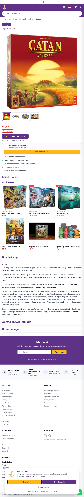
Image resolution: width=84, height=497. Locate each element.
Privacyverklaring (50, 400)
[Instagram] (45, 435)
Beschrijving (10, 257)
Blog (3, 442)
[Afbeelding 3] (25, 116)
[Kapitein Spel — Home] (4, 7)
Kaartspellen (6, 403)
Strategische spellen (9, 415)
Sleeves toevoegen (42, 152)
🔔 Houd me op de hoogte (15, 136)
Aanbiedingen (7, 397)
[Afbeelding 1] (6, 116)
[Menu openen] (64, 7)
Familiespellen (7, 412)
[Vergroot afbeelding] (42, 71)
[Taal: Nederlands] (69, 7)
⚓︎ (10, 19)
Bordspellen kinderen (26, 19)
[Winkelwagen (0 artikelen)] (75, 7)
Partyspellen (6, 406)
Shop (15, 19)
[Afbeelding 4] (34, 116)
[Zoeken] (4, 14)
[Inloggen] (80, 7)
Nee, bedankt (59, 482)
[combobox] (42, 14)
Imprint (55, 491)
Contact (5, 451)
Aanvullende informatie (16, 322)
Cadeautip (5, 421)
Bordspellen (6, 400)
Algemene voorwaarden (52, 397)
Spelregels (6, 448)
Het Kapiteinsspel (8, 439)
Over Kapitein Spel (8, 436)
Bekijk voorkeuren (42, 487)
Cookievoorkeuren (50, 406)
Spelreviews (6, 445)
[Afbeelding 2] (16, 116)
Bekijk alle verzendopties (11, 177)
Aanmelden (59, 352)
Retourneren (48, 394)
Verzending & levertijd (51, 391)
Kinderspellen (7, 409)
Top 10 (4, 418)
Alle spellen (6, 391)
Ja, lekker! (25, 482)
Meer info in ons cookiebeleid (36, 476)
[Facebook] (49, 435)
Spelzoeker (6, 424)
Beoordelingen (11, 329)
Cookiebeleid (48, 403)
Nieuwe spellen (7, 394)
